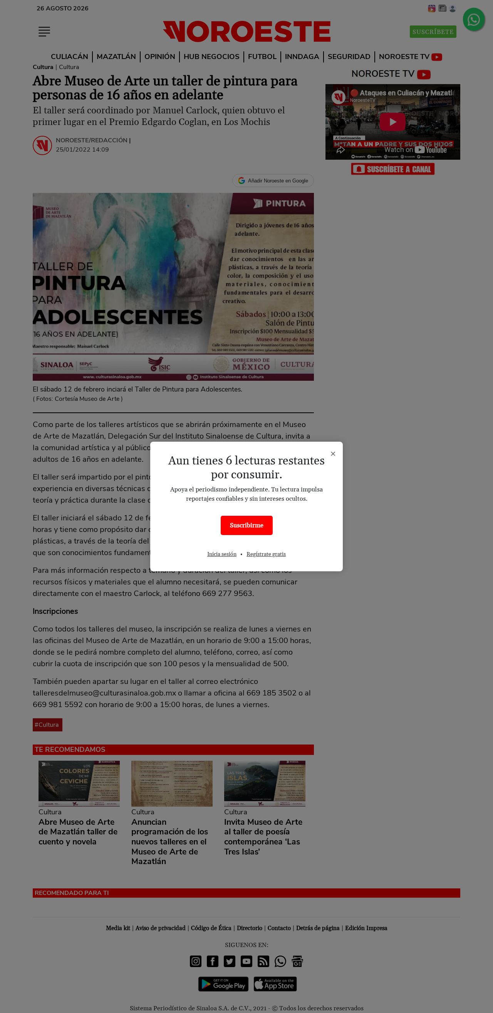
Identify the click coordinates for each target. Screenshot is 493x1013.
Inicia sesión (221, 554)
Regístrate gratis (266, 554)
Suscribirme (246, 525)
